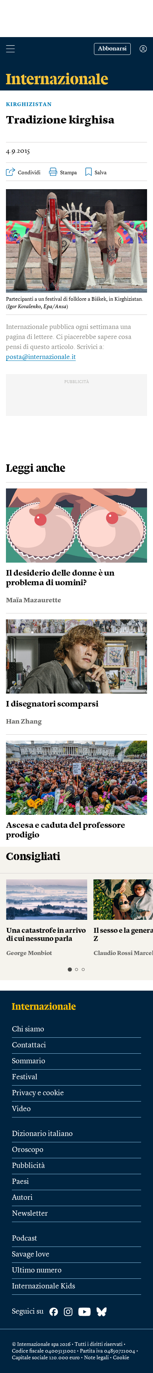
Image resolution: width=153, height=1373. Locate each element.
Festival (25, 1077)
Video (21, 1109)
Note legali (96, 1357)
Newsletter (30, 1214)
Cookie (121, 1357)
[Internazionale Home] (46, 1006)
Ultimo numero (37, 1270)
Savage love (30, 1254)
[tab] (70, 970)
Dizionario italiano (42, 1134)
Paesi (20, 1182)
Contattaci (29, 1045)
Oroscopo (27, 1150)
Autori (22, 1198)
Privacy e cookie (38, 1093)
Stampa (68, 172)
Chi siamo (28, 1029)
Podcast (24, 1238)
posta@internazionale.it (41, 357)
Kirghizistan (29, 104)
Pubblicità (28, 1166)
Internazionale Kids (43, 1286)
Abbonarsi (112, 49)
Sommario (28, 1061)
